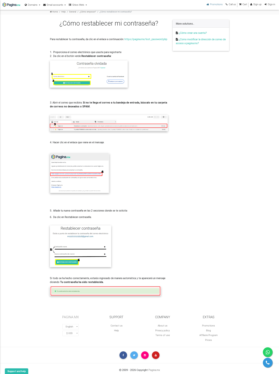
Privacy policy (162, 330)
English (69, 326)
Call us (232, 4)
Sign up (257, 4)
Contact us (117, 325)
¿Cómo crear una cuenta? (193, 32)
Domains (32, 4)
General (72, 11)
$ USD (69, 333)
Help (63, 11)
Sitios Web (78, 4)
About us (162, 325)
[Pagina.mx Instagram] (145, 355)
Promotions (208, 325)
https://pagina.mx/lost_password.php (145, 39)
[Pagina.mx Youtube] (156, 355)
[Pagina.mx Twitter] (134, 355)
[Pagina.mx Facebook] (123, 355)
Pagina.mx (154, 370)
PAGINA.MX (70, 317)
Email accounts (55, 4)
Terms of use (162, 335)
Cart (244, 4)
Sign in (271, 4)
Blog (208, 330)
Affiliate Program (208, 335)
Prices (208, 340)
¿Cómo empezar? (88, 11)
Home (55, 11)
